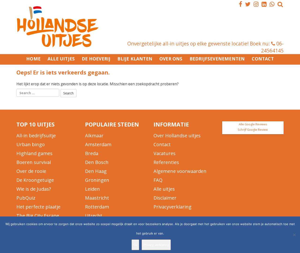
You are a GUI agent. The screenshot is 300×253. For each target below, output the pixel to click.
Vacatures (165, 153)
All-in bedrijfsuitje (36, 135)
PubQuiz (25, 198)
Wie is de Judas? (33, 189)
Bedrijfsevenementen (217, 59)
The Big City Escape (37, 215)
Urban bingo (30, 144)
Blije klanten (134, 59)
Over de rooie (31, 171)
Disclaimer (165, 198)
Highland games (34, 153)
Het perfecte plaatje (38, 207)
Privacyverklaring (172, 207)
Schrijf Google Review (253, 130)
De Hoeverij (96, 59)
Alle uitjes (61, 59)
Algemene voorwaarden (180, 171)
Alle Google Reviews (253, 124)
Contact (263, 59)
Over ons (171, 59)
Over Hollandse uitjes (177, 135)
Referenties (166, 162)
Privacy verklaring (156, 245)
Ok (135, 245)
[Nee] (294, 234)
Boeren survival (33, 162)
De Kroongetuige (35, 180)
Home (33, 59)
